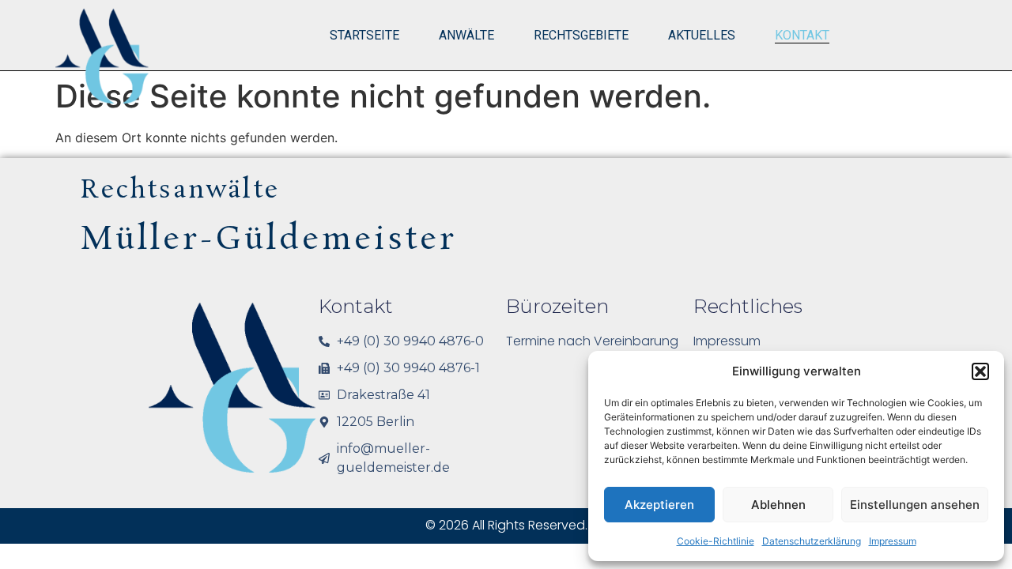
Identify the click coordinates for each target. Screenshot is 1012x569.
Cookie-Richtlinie (715, 541)
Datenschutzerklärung (811, 541)
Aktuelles (701, 35)
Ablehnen (778, 504)
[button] (980, 371)
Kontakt (802, 35)
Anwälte (466, 35)
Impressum (892, 541)
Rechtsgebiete (581, 35)
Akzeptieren (659, 504)
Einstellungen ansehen (915, 504)
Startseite (364, 35)
